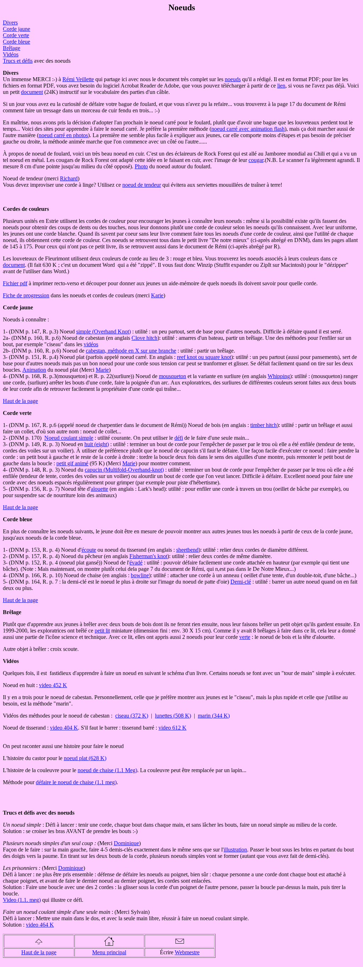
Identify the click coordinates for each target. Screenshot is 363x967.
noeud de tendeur (141, 185)
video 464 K (40, 925)
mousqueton (172, 376)
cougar (255, 160)
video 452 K (53, 685)
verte (244, 637)
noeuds (233, 79)
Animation (34, 370)
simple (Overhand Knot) (103, 331)
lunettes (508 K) (173, 716)
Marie (102, 370)
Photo (141, 166)
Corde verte (16, 35)
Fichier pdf (15, 283)
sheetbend (187, 550)
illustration (235, 850)
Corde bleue (16, 42)
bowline (140, 575)
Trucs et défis (18, 61)
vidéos (91, 344)
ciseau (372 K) (131, 716)
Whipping (279, 376)
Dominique (126, 843)
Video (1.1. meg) (22, 900)
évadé (136, 563)
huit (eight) (96, 444)
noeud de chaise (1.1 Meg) (107, 770)
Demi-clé (240, 582)
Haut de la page (20, 401)
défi (178, 438)
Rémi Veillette (78, 79)
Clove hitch (144, 338)
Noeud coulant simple (68, 438)
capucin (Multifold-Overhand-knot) (124, 470)
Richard (69, 178)
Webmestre (187, 952)
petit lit (102, 631)
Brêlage (11, 48)
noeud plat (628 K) (85, 758)
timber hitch (263, 425)
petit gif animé (72, 463)
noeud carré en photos (63, 135)
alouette (99, 489)
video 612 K (172, 728)
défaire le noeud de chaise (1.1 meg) (76, 782)
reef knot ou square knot (204, 357)
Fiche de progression (26, 295)
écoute (89, 550)
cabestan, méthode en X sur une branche (131, 351)
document (32, 92)
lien (281, 86)
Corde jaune (16, 29)
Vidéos (10, 54)
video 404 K (64, 728)
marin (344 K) (214, 716)
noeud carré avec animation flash (248, 129)
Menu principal (109, 952)
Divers (10, 22)
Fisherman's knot (148, 556)
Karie (157, 295)
